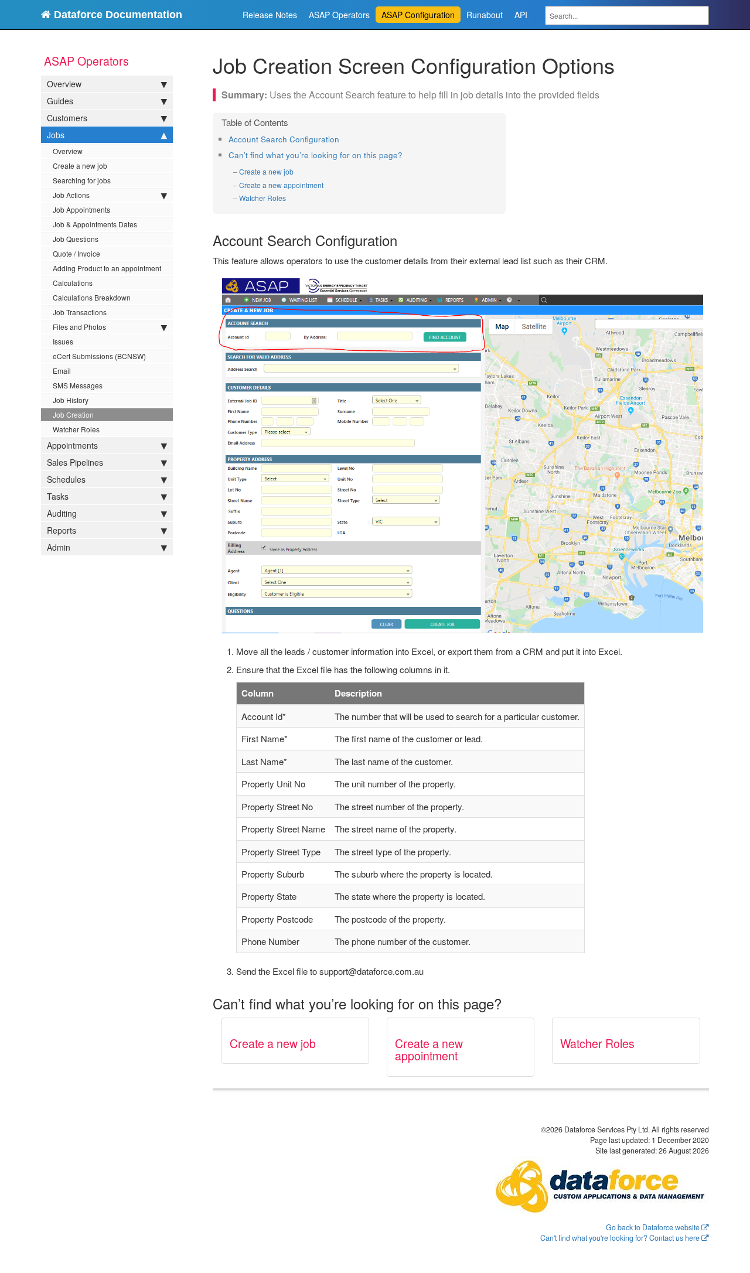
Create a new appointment (281, 185)
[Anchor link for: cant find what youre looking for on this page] (406, 155)
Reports (61, 530)
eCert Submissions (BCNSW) (99, 356)
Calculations (73, 283)
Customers (67, 118)
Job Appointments (81, 209)
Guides (60, 101)
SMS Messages (78, 385)
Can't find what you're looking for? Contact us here (620, 1238)
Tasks (58, 496)
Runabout (484, 15)
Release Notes (270, 15)
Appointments (72, 445)
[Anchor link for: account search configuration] (343, 139)
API (520, 15)
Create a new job (80, 165)
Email (62, 371)
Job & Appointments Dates (95, 224)
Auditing (62, 513)
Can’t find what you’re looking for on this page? (316, 155)
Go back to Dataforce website (653, 1227)
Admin (58, 547)
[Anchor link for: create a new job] (297, 171)
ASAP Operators (339, 15)
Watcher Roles (76, 429)
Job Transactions (80, 312)
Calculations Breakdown (92, 297)
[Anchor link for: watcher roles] (290, 198)
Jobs (55, 135)
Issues (63, 341)
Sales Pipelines (75, 462)
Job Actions (71, 195)
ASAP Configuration (418, 15)
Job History (70, 400)
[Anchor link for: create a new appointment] (327, 185)
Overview (64, 84)
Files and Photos (79, 327)
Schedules (66, 479)
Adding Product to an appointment (107, 268)
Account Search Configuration (284, 139)
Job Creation (73, 414)
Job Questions (75, 239)
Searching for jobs (82, 180)
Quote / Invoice (76, 253)
